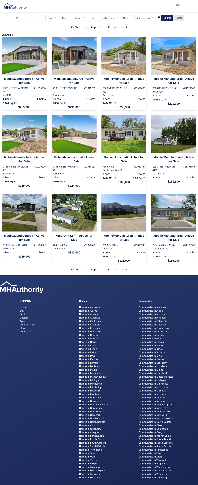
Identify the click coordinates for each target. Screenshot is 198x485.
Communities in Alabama (152, 307)
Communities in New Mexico (154, 411)
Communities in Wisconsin (153, 474)
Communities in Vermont (152, 460)
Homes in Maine (88, 369)
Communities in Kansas (151, 359)
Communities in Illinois (151, 349)
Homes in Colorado (89, 324)
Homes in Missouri (89, 390)
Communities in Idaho (151, 345)
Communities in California (153, 321)
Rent (22, 314)
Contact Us (26, 331)
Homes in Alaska (88, 310)
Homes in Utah (87, 456)
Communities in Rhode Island (155, 439)
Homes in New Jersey (90, 408)
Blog (22, 328)
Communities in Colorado (153, 324)
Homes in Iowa (87, 355)
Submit (167, 18)
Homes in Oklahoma (90, 428)
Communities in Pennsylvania (155, 435)
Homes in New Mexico (91, 411)
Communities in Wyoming (153, 477)
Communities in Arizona (152, 314)
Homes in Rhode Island (92, 439)
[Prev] (85, 27)
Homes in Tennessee (90, 449)
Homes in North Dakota (92, 421)
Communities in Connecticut (154, 328)
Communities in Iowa (150, 355)
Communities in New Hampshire (156, 404)
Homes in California (90, 321)
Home (23, 307)
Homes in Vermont (89, 460)
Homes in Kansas (88, 359)
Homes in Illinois (88, 349)
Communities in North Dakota (155, 421)
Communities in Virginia (152, 463)
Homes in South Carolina (92, 442)
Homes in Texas (87, 453)
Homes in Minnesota (90, 383)
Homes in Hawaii (88, 342)
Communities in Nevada (152, 401)
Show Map (7, 35)
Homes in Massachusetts (93, 376)
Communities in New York (153, 415)
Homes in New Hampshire (93, 404)
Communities (27, 324)
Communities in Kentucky (153, 362)
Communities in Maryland (153, 373)
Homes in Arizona (89, 314)
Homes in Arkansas (89, 317)
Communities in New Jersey (153, 408)
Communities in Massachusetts (156, 376)
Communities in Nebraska (153, 397)
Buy (22, 310)
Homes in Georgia (89, 338)
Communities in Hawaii (151, 342)
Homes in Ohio (87, 425)
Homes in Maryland (90, 373)
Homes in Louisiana (90, 366)
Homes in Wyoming (90, 477)
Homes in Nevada (88, 401)
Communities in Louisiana (153, 366)
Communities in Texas (150, 453)
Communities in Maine (151, 369)
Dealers (24, 317)
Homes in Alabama (89, 307)
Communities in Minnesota (153, 383)
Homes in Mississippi (90, 387)
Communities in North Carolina (156, 418)
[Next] (115, 27)
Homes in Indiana (88, 352)
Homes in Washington (91, 467)
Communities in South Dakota (155, 446)
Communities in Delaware (153, 331)
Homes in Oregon (89, 432)
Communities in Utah (150, 456)
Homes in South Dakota (92, 446)
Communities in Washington (154, 467)
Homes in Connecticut (91, 328)
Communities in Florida (151, 335)
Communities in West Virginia (155, 470)
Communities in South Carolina (156, 442)
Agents (24, 321)
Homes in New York (90, 415)
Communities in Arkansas (153, 317)
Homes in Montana (89, 394)
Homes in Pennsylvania (92, 435)
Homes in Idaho (88, 345)
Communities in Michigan (153, 380)
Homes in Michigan (89, 380)
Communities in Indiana (152, 352)
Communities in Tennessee (153, 449)
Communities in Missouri (152, 390)
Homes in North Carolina (92, 418)
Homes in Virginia (89, 463)
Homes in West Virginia (92, 470)
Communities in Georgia (152, 338)
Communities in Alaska (151, 310)
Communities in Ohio (150, 425)
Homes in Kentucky (89, 362)
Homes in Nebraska (90, 397)
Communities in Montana (152, 394)
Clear (179, 18)
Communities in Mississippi (153, 387)
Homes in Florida (88, 335)
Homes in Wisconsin (90, 474)
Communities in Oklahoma (153, 428)
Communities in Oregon (152, 432)
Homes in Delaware (90, 331)
